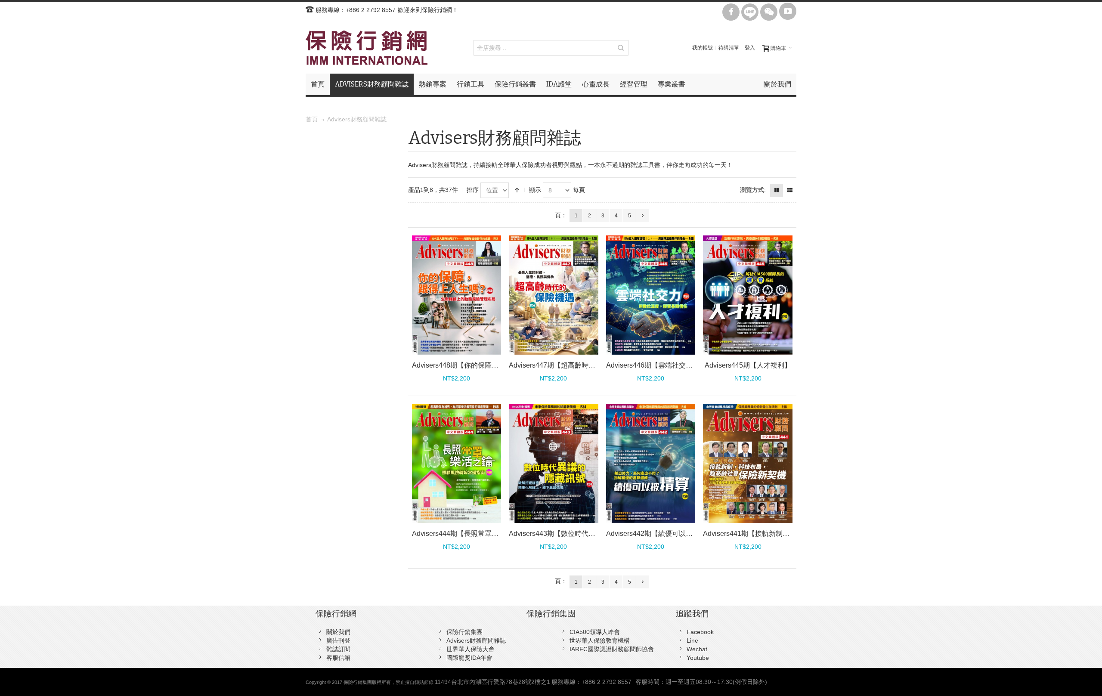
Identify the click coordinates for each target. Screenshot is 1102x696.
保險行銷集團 (464, 631)
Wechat (697, 649)
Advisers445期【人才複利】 (748, 365)
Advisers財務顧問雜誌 (476, 640)
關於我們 (338, 631)
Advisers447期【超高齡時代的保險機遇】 (573, 365)
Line (692, 640)
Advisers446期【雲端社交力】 (653, 365)
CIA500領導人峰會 (595, 631)
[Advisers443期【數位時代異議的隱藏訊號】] (553, 463)
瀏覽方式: (753, 189)
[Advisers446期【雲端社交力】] (651, 295)
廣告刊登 (338, 640)
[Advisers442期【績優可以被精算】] (651, 463)
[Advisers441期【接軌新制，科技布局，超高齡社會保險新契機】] (747, 463)
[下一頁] (642, 215)
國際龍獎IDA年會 (469, 657)
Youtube (698, 657)
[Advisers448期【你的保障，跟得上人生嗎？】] (456, 295)
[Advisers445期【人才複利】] (747, 295)
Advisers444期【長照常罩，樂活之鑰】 (472, 533)
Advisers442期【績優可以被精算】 (659, 533)
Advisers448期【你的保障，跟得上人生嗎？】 (483, 365)
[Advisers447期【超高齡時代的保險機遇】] (553, 295)
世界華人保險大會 (470, 649)
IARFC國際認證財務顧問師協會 (612, 649)
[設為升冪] (517, 190)
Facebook (700, 631)
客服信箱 (338, 657)
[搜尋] (620, 47)
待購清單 (728, 48)
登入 (750, 48)
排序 (473, 189)
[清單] (789, 190)
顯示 (535, 189)
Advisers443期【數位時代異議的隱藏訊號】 (576, 533)
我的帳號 (702, 48)
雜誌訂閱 (338, 649)
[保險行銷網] (366, 48)
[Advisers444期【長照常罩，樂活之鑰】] (456, 463)
